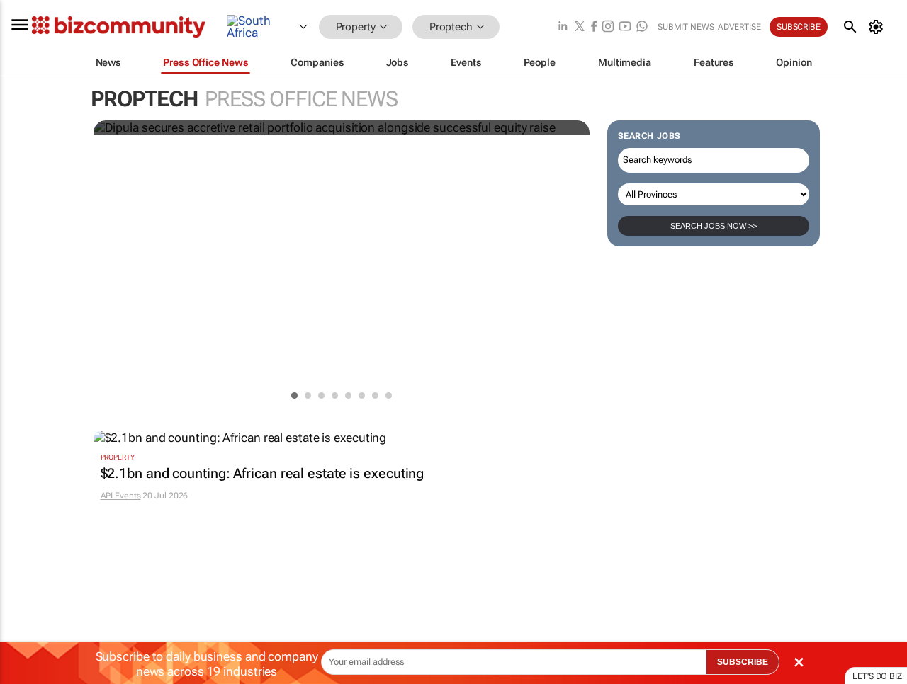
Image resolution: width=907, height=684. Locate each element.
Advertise (739, 27)
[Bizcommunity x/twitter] (579, 27)
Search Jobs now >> (713, 226)
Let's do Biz (877, 676)
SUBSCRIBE (742, 662)
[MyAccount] (878, 27)
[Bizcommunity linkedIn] (562, 27)
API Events (121, 496)
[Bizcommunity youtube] (624, 27)
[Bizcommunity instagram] (607, 27)
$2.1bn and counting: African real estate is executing (262, 473)
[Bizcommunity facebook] (593, 27)
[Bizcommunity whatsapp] (641, 27)
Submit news (686, 27)
